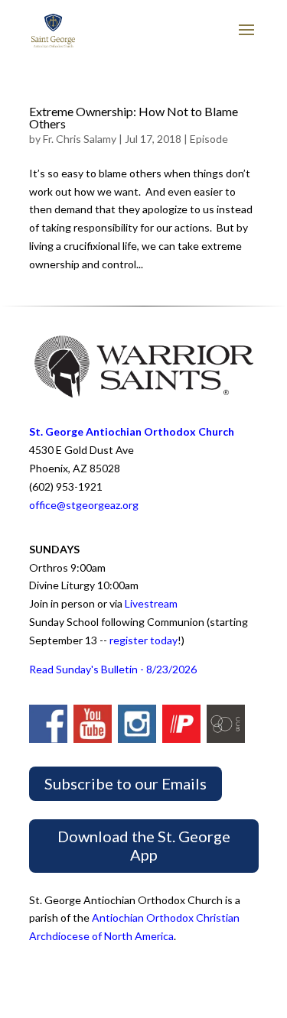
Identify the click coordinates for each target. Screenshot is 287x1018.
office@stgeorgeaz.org (84, 504)
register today (143, 640)
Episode (209, 138)
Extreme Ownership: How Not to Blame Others (133, 117)
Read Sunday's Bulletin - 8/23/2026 (113, 669)
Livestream (151, 603)
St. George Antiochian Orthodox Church (131, 431)
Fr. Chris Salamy (79, 138)
